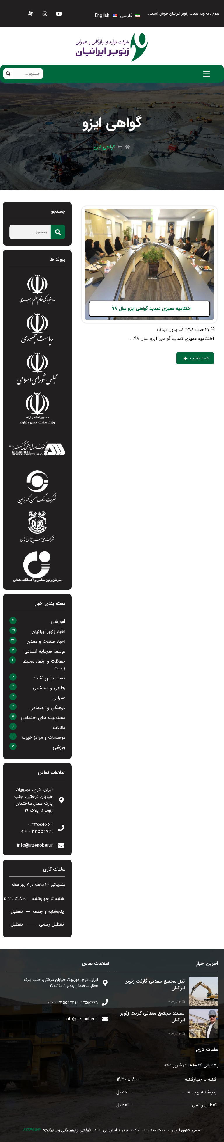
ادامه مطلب (205, 209)
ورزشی (59, 747)
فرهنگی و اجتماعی (47, 707)
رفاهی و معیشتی (49, 688)
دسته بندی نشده (49, 678)
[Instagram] (44, 13)
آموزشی (58, 621)
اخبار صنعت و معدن (46, 641)
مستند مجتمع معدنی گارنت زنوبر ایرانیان (152, 1016)
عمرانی (58, 697)
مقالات (59, 727)
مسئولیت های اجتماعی (43, 717)
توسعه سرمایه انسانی (44, 651)
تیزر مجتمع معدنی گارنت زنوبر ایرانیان (155, 984)
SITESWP (31, 1130)
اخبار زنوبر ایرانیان (48, 631)
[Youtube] (58, 13)
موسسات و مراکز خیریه (43, 737)
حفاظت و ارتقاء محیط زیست (44, 665)
